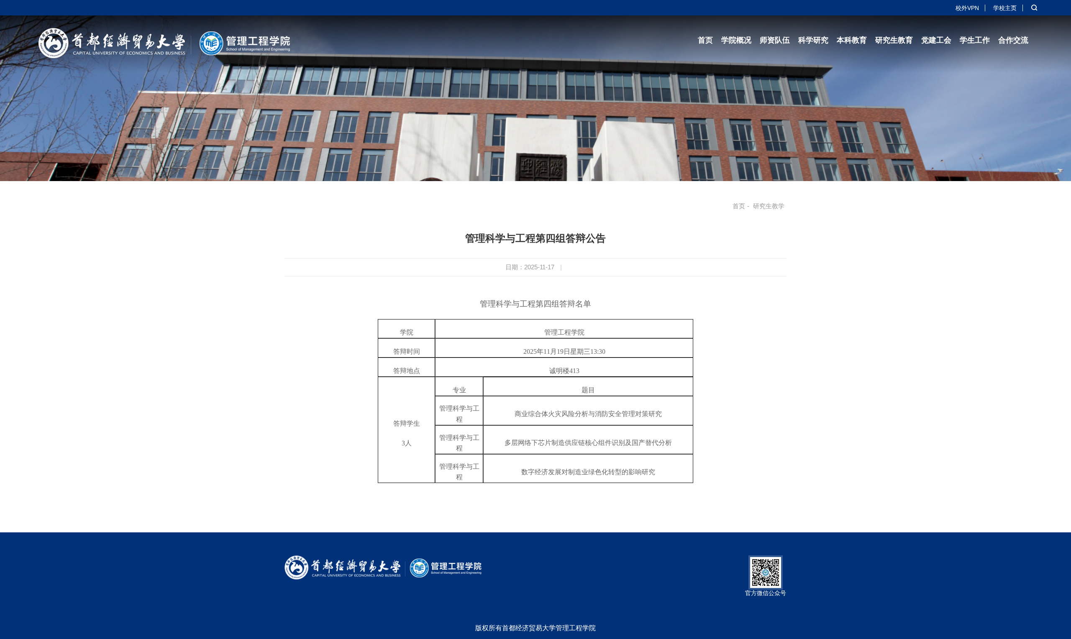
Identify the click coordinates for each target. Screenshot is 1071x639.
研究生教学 (768, 206)
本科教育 (852, 40)
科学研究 (813, 40)
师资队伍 (775, 40)
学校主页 (1005, 8)
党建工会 (936, 40)
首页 (705, 40)
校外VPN (967, 8)
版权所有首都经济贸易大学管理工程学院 (535, 627)
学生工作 (975, 40)
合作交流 (1013, 40)
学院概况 (736, 40)
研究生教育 (894, 40)
